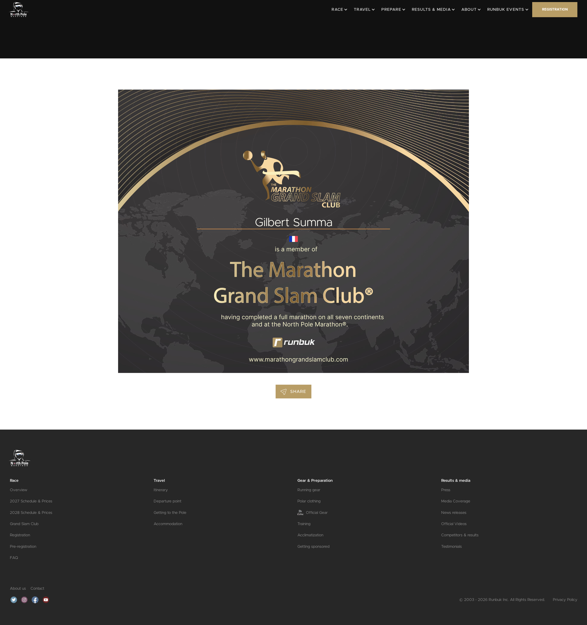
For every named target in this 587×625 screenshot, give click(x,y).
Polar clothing (309, 501)
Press (445, 490)
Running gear (308, 490)
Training (303, 524)
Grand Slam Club (24, 524)
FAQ (14, 558)
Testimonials (451, 546)
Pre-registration (23, 546)
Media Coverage (455, 501)
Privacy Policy (565, 600)
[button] (339, 9)
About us (18, 588)
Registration (20, 535)
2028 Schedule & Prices (31, 513)
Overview (18, 490)
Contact (37, 588)
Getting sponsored (313, 546)
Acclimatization (310, 535)
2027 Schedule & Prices (31, 501)
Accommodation (168, 524)
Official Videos (454, 524)
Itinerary (161, 490)
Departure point (167, 501)
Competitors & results (460, 535)
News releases (453, 513)
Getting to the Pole (170, 513)
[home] (18, 9)
